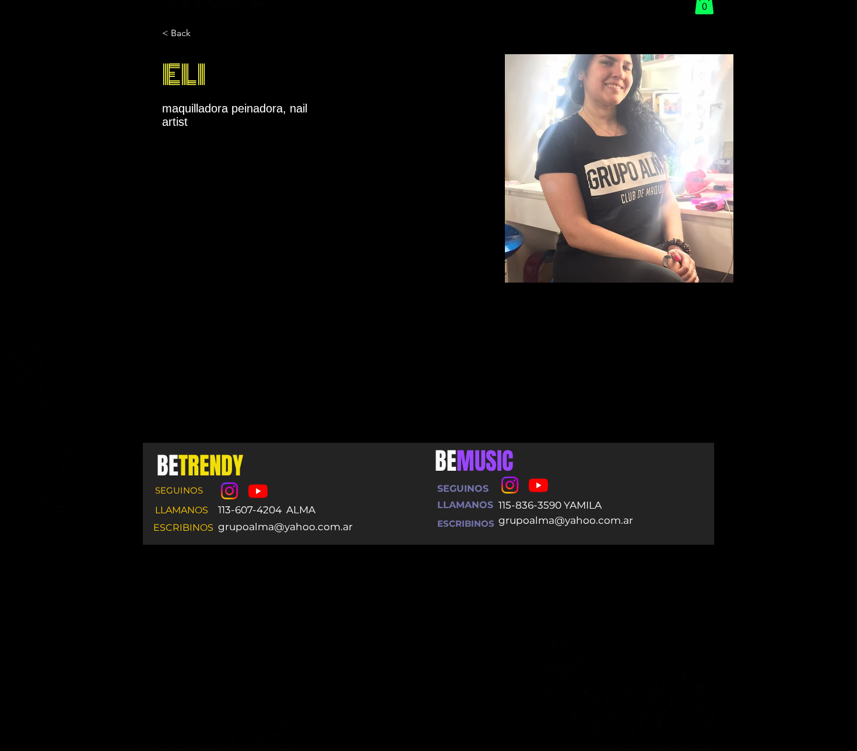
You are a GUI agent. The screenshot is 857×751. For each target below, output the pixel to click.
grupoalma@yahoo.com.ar (285, 527)
